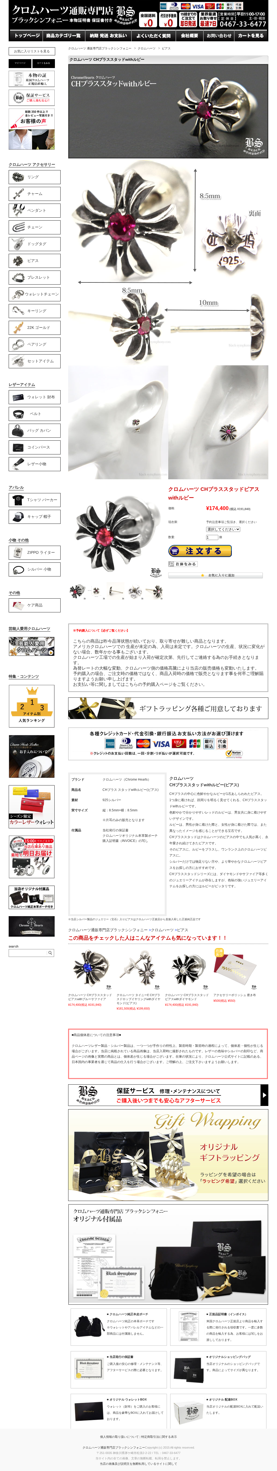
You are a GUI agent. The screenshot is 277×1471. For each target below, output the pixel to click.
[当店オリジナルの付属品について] (32, 908)
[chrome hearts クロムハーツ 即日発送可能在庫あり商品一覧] (32, 877)
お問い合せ (96, 46)
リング (33, 176)
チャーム (34, 193)
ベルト (35, 413)
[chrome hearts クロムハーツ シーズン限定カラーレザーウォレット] (32, 827)
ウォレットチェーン (42, 294)
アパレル (16, 487)
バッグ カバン (39, 430)
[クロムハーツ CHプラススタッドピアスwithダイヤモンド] (187, 968)
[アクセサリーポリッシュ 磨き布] (235, 968)
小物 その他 (19, 540)
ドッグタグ (36, 243)
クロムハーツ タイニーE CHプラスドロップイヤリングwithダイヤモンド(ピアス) (138, 998)
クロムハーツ (147, 48)
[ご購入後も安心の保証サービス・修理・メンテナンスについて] (32, 105)
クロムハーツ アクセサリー (32, 164)
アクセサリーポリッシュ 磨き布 (234, 995)
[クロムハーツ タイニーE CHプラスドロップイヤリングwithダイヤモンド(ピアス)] (138, 968)
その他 (14, 593)
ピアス (166, 48)
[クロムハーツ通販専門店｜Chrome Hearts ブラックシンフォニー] (138, 28)
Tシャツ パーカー (42, 499)
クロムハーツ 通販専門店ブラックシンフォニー (99, 48)
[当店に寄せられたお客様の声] (32, 148)
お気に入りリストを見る (32, 51)
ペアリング (36, 344)
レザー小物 (36, 463)
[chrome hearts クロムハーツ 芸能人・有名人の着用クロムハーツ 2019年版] (32, 655)
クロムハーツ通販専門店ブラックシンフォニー (114, 1447)
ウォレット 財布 (41, 396)
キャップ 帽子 (39, 516)
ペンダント (36, 210)
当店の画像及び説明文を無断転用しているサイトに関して (138, 1463)
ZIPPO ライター (41, 552)
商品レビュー (145, 46)
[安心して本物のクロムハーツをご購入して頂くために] (32, 87)
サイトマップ (189, 46)
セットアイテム (40, 361)
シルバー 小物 (39, 569)
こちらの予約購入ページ (149, 684)
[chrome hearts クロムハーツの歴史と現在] (32, 935)
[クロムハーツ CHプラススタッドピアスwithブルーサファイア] (90, 968)
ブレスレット (38, 277)
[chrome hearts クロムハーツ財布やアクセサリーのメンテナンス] (32, 777)
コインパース (38, 447)
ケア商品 (34, 605)
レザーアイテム (22, 384)
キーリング (36, 310)
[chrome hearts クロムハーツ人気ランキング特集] (32, 727)
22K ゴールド (38, 327)
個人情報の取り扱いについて (119, 1436)
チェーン (34, 227)
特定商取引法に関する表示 (159, 1436)
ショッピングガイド (62, 46)
